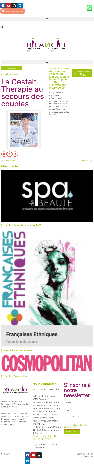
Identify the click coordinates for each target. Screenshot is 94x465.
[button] (47, 19)
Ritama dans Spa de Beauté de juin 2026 (21, 225)
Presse (15, 74)
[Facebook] (3, 5)
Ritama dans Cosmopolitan (14, 376)
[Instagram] (14, 5)
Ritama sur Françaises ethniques (17, 350)
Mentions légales (55, 459)
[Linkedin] (20, 5)
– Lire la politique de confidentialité (75, 426)
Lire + (3, 228)
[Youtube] (8, 5)
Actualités (6, 74)
